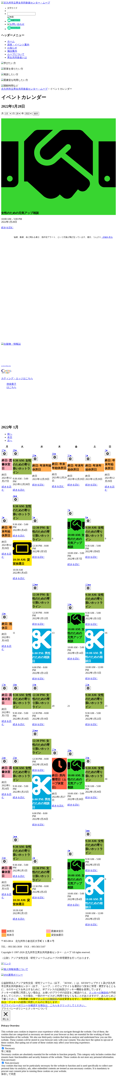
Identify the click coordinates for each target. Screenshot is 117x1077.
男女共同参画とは (17, 57)
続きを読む (7, 227)
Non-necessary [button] (8, 1060)
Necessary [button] (6, 1045)
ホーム (11, 41)
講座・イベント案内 (18, 44)
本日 (9, 437)
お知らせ (12, 48)
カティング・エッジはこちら (17, 378)
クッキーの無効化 (98, 992)
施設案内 (12, 51)
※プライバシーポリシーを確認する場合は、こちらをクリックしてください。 (44, 1005)
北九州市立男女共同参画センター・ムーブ (24, 89)
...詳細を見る (107, 237)
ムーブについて (15, 54)
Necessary (10, 1048)
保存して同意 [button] (8, 1074)
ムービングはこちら (6, 365)
